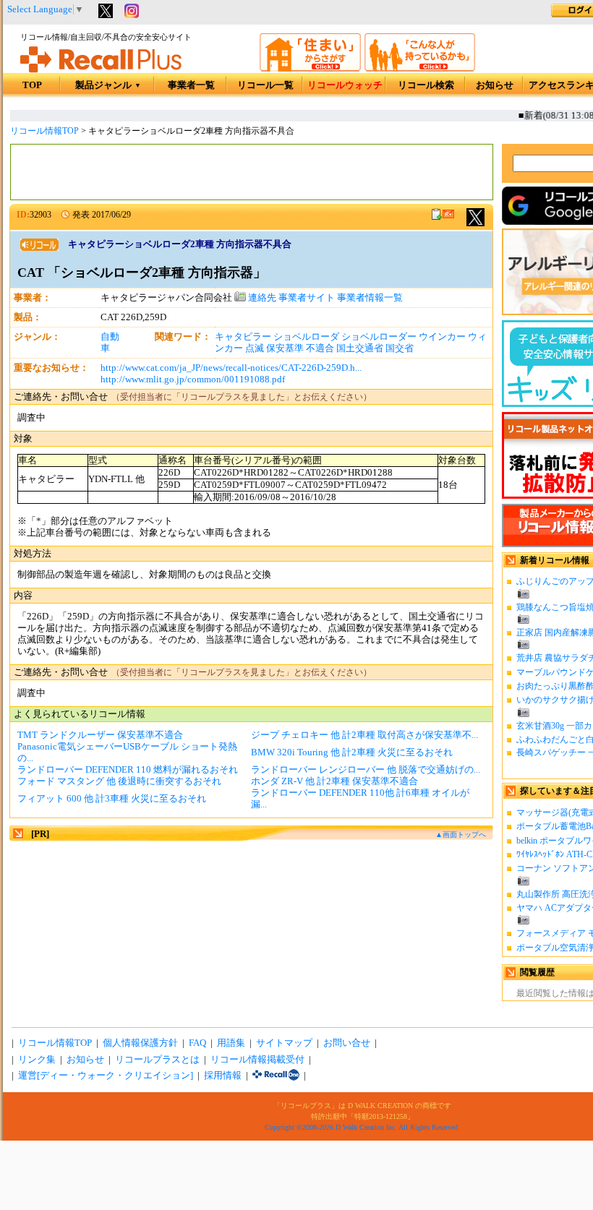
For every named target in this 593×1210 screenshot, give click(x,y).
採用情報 (223, 1075)
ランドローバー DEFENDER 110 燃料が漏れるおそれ (127, 770)
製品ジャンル (108, 85)
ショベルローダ (306, 337)
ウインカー (442, 337)
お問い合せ (346, 1043)
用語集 (231, 1043)
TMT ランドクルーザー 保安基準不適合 (100, 735)
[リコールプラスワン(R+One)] (276, 1075)
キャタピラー (243, 337)
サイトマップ (284, 1043)
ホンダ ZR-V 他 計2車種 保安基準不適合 (334, 781)
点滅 (254, 348)
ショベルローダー (379, 337)
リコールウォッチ (345, 85)
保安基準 (285, 348)
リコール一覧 (265, 85)
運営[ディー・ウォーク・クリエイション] (105, 1075)
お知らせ (494, 85)
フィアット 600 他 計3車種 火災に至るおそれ (111, 799)
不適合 (320, 348)
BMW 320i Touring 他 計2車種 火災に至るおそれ (352, 752)
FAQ (197, 1043)
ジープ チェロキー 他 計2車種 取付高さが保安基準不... (364, 735)
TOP (32, 85)
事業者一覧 (191, 85)
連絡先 (261, 298)
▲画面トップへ (460, 834)
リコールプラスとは (157, 1060)
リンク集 (37, 1060)
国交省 (399, 348)
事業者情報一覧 (370, 298)
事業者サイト (306, 298)
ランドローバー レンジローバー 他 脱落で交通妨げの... (365, 770)
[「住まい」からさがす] (310, 69)
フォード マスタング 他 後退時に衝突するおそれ (119, 781)
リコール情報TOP (44, 130)
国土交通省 (359, 348)
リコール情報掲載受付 (257, 1060)
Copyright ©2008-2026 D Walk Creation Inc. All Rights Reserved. (362, 1127)
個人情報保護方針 (140, 1043)
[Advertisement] (251, 172)
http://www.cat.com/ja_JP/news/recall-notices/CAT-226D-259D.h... (231, 368)
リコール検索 (426, 85)
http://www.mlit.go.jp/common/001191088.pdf (193, 379)
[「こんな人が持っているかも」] (419, 69)
